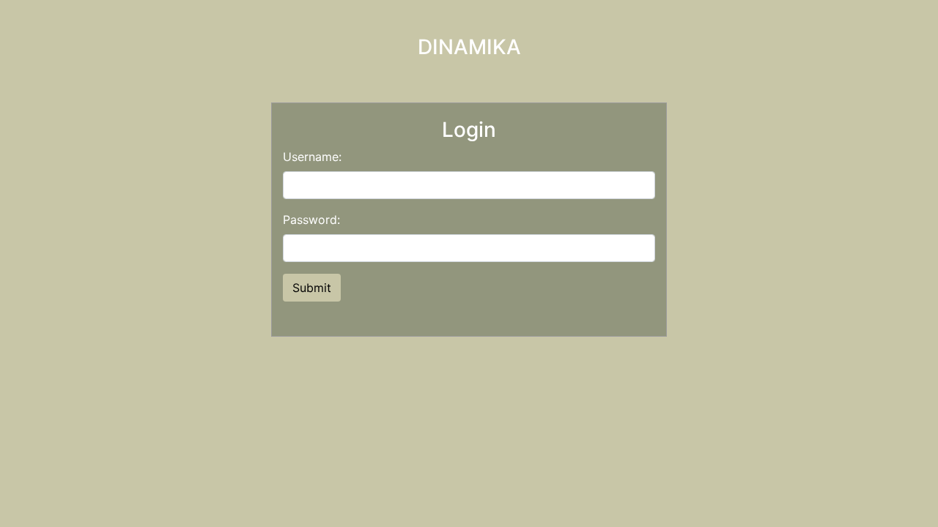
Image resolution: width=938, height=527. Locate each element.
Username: (312, 156)
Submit (311, 287)
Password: (311, 219)
